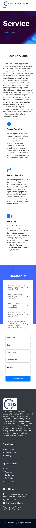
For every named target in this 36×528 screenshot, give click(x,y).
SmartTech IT (11, 523)
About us (8, 472)
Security (8, 456)
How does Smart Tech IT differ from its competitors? (17, 305)
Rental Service (10, 453)
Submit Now (18, 379)
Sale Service (9, 449)
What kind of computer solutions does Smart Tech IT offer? (16, 287)
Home (7, 32)
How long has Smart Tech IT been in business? (15, 296)
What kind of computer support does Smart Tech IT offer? (16, 314)
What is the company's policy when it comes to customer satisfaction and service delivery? (17, 324)
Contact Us (9, 481)
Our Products (10, 478)
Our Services (9, 475)
